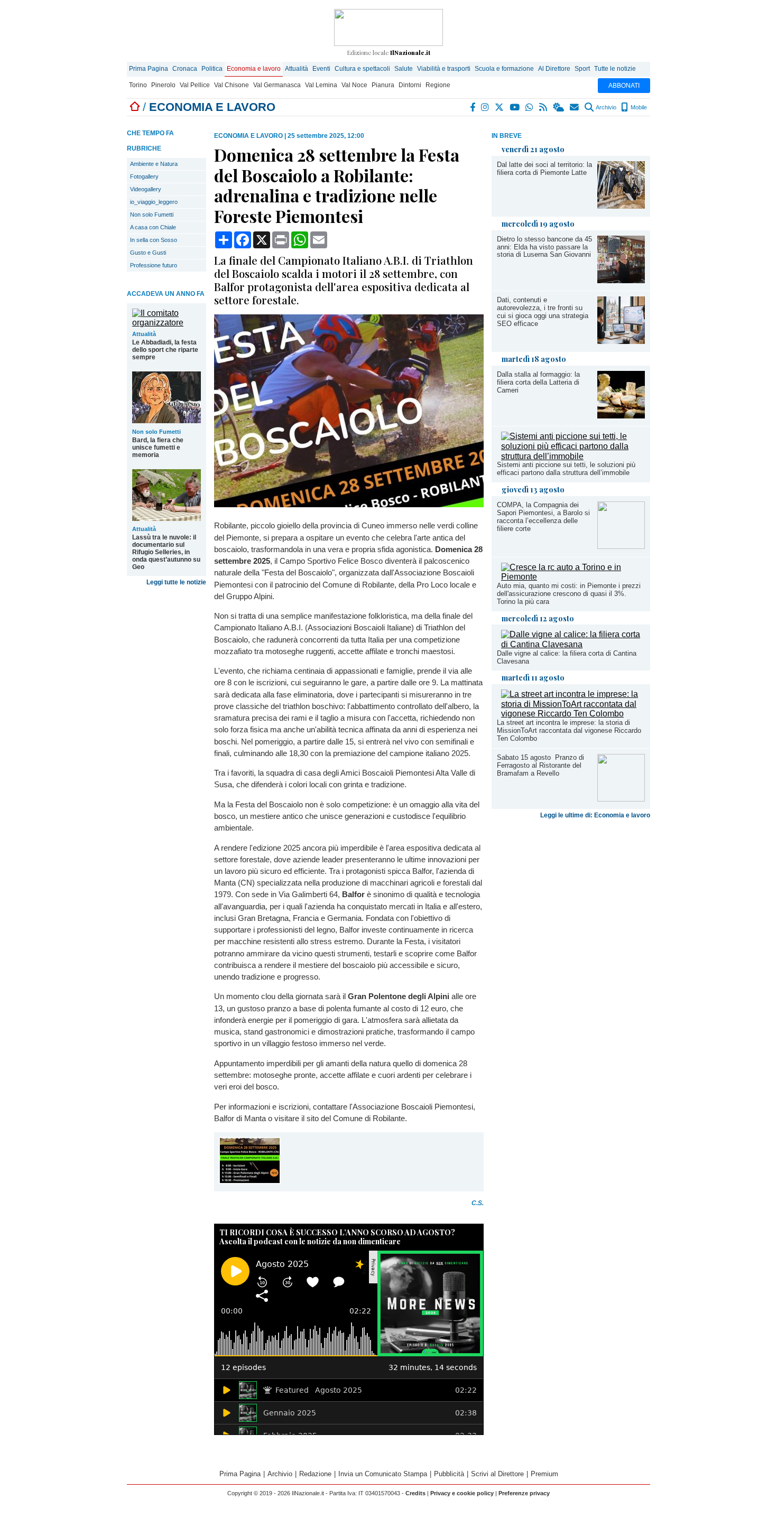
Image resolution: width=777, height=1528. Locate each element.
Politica (212, 68)
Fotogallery (144, 176)
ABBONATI (624, 85)
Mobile (638, 107)
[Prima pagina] (135, 107)
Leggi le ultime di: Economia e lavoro (595, 815)
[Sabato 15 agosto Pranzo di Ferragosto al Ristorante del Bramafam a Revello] (621, 798)
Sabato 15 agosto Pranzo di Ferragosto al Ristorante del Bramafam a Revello (540, 765)
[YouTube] (515, 107)
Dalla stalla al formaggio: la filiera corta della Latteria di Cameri (538, 382)
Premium (544, 1474)
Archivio (605, 107)
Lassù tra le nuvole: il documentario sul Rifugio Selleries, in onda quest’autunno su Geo (166, 552)
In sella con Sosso (153, 240)
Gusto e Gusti (148, 252)
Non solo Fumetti (151, 214)
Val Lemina (321, 85)
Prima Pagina (148, 68)
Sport (582, 68)
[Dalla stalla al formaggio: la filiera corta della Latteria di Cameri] (621, 415)
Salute (403, 68)
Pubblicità (449, 1474)
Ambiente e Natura (154, 164)
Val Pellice (195, 85)
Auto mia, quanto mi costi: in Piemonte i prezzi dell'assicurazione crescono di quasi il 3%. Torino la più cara (569, 593)
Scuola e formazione (504, 68)
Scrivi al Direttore (497, 1474)
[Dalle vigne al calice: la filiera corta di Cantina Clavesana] (573, 644)
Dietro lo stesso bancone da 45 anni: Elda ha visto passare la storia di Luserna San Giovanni (544, 247)
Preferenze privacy (524, 1493)
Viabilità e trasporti (443, 68)
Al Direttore (554, 68)
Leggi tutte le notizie (176, 582)
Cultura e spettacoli (362, 68)
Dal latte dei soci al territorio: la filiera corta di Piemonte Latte (544, 168)
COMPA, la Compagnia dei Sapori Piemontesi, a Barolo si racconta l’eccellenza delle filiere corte (543, 517)
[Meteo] (559, 107)
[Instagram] (485, 107)
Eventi (321, 68)
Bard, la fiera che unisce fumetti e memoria (157, 447)
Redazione (315, 1474)
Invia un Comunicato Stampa (382, 1474)
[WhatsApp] (529, 107)
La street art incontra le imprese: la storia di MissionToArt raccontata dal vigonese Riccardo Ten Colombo (569, 730)
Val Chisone (231, 85)
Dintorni (410, 85)
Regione (438, 85)
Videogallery (145, 189)
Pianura (383, 85)
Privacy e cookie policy (462, 1493)
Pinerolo (163, 85)
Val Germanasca (277, 85)
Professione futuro (153, 265)
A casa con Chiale (153, 227)
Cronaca (184, 68)
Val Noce (354, 85)
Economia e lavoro (254, 68)
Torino (138, 85)
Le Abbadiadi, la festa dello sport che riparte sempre (165, 350)
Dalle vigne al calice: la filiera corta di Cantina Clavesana (566, 657)
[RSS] (543, 107)
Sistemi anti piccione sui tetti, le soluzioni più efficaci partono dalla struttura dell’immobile (566, 469)
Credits (415, 1493)
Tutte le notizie (615, 68)
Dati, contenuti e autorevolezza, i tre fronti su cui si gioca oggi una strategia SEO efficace (542, 312)
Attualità (296, 68)
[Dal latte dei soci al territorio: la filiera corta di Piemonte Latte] (621, 205)
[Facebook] (473, 107)
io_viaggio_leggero (154, 202)
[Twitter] (500, 107)
